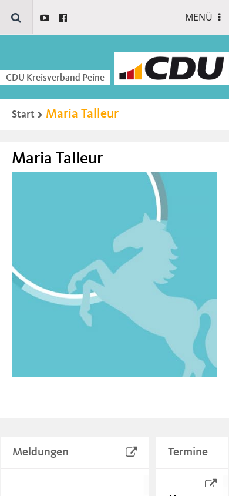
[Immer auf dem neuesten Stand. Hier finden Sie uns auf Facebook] (63, 18)
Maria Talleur (82, 114)
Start (23, 114)
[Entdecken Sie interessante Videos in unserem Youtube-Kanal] (44, 18)
